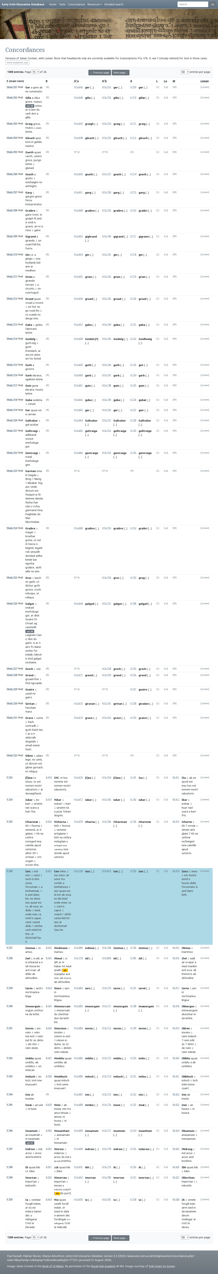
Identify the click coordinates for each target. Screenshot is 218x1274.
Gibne (29, 755)
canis (39, 759)
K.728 (133, 420)
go (27, 310)
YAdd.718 (12, 399)
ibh (87, 1167)
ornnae (29, 857)
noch (28, 879)
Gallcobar (31, 420)
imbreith (30, 1185)
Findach (30, 494)
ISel (184, 958)
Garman (30, 471)
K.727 (133, 409)
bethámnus (61, 887)
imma (191, 1084)
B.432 (49, 1148)
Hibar (57, 800)
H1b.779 (106, 1167)
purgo (37, 160)
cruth (37, 589)
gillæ (142, 98)
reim (28, 1032)
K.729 (133, 430)
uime (65, 1084)
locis (28, 142)
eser (34, 914)
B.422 (49, 947)
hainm (37, 1211)
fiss (33, 811)
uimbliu (58, 1062)
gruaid (29, 679)
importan (31, 1181)
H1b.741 (106, 254)
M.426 (176, 1167)
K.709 (133, 87)
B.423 (49, 958)
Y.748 (9, 1167)
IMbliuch (187, 1076)
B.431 (49, 1167)
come (39, 718)
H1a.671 (78, 675)
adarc (39, 755)
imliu (142, 1058)
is (29, 109)
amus (28, 952)
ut (35, 540)
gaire (28, 214)
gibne (28, 767)
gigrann (144, 236)
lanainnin (191, 1211)
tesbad (29, 607)
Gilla (28, 98)
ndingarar (31, 1219)
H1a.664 (78, 420)
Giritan (30, 703)
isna (39, 841)
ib (114, 1167)
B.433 (49, 1177)
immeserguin (190, 1010)
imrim (89, 1028)
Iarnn (29, 988)
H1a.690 (78, 1148)
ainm (37, 354)
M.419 (176, 1028)
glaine (29, 833)
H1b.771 (106, 1006)
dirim (40, 1040)
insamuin (119, 1131)
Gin (27, 254)
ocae (33, 970)
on (39, 240)
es (41, 906)
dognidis (30, 741)
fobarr (67, 811)
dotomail (30, 937)
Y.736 (9, 871)
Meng (37, 479)
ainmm (61, 1215)
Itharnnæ (31, 822)
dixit (36, 615)
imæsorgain (146, 1006)
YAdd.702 (12, 97)
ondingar (187, 1219)
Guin (28, 385)
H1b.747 (106, 375)
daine (37, 647)
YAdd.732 (12, 755)
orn (39, 857)
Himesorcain (62, 1006)
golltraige (119, 431)
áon (33, 113)
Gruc (28, 578)
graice (143, 718)
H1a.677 (78, 799)
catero (38, 156)
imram (58, 1185)
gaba (88, 324)
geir (141, 410)
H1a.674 (78, 717)
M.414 (176, 871)
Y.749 (9, 1177)
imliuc (142, 1076)
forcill (65, 1203)
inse (184, 1105)
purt (68, 1189)
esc (40, 902)
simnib (58, 853)
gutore (29, 369)
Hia (56, 1199)
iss (30, 1207)
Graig (28, 124)
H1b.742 (106, 276)
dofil (38, 567)
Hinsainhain (61, 1131)
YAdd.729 (12, 689)
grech (117, 669)
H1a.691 (78, 1167)
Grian (28, 277)
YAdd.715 (12, 364)
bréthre (66, 1161)
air (183, 962)
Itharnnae (120, 822)
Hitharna (60, 822)
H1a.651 (78, 192)
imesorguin (120, 1006)
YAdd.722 (12, 452)
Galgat (29, 603)
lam (33, 109)
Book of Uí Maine (53, 1266)
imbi (184, 1084)
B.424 (49, 988)
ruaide (33, 314)
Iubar (29, 800)
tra (63, 879)
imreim (186, 1032)
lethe (36, 1014)
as (29, 733)
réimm (60, 1040)
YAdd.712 (12, 298)
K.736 (133, 675)
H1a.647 (78, 123)
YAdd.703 (12, 123)
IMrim (186, 1028)
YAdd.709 (12, 236)
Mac (27, 518)
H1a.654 (78, 254)
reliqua (29, 597)
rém (34, 1044)
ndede (192, 1052)
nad (190, 807)
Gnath (29, 174)
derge (29, 318)
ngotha (29, 563)
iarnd (142, 988)
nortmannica (62, 996)
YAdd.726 (12, 603)
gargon (29, 196)
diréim (67, 1048)
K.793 (133, 871)
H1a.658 (78, 338)
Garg (28, 192)
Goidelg (30, 339)
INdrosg (187, 1149)
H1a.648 (78, 137)
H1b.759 (106, 675)
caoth (28, 156)
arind (185, 879)
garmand (30, 510)
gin (87, 254)
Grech (29, 669)
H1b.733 (106, 97)
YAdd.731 (12, 717)
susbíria (37, 400)
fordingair (60, 1219)
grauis (29, 226)
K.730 (133, 452)
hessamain (60, 1142)
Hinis (57, 1105)
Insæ (28, 1105)
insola (185, 1098)
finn (36, 679)
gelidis (38, 142)
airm (184, 1207)
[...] (92, 87)
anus (57, 1113)
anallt (57, 970)
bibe (32, 1171)
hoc (65, 777)
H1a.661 (78, 385)
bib (38, 1167)
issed (57, 1211)
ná (67, 807)
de (183, 1048)
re (39, 226)
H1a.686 (78, 1076)
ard (27, 970)
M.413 (176, 821)
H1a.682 (78, 988)
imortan (90, 1177)
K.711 (133, 123)
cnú (38, 669)
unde (28, 914)
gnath (89, 174)
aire (27, 647)
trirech (29, 439)
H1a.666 (78, 452)
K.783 (133, 958)
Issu (56, 930)
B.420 (49, 821)
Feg (40, 483)
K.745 (133, 947)
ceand (36, 922)
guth (28, 343)
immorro (187, 974)
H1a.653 (78, 236)
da (30, 1014)
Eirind (37, 358)
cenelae (36, 1199)
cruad (28, 302)
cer (40, 410)
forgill (29, 1203)
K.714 (133, 174)
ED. (65, 970)
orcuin (29, 865)
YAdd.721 (12, 430)
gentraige (91, 453)
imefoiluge (32, 611)
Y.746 (9, 1130)
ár (60, 922)
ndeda (64, 1052)
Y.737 (9, 947)
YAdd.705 (12, 152)
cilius (37, 98)
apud (37, 845)
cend (28, 922)
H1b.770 (106, 988)
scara (33, 807)
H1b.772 (106, 1028)
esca (36, 906)
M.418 (176, 1006)
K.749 (133, 1028)
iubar (88, 800)
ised (190, 1207)
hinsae (64, 1113)
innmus (143, 948)
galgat (38, 658)
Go (212, 4)
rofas (36, 506)
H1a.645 (78, 87)
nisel (184, 966)
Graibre (30, 210)
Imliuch (30, 1076)
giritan (117, 703)
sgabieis (30, 379)
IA (183, 1199)
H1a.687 (78, 1094)
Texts (62, 4)
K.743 (133, 821)
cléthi (67, 914)
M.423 (176, 1104)
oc (34, 781)
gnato (29, 178)
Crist (28, 1223)
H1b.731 (106, 603)
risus (28, 230)
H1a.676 (78, 777)
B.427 (49, 1058)
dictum (29, 490)
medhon (30, 270)
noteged (30, 841)
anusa (57, 1116)
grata (28, 540)
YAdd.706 (12, 174)
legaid (38, 548)
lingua (58, 1000)
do (38, 109)
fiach (31, 722)
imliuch (118, 1076)
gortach (38, 767)
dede (35, 1048)
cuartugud (31, 292)
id (55, 894)
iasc (27, 902)
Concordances (76, 4)
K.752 (133, 1094)
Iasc (28, 871)
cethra (29, 837)
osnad (31, 404)
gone (35, 385)
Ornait (29, 623)
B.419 (49, 799)
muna (32, 966)
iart (194, 988)
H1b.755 (106, 210)
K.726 (133, 399)
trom (35, 214)
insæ (142, 1105)
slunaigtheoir (33, 793)
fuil (34, 306)
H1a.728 (78, 871)
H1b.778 (106, 1148)
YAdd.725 (12, 577)
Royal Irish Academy (103, 1266)
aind (28, 1157)
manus (38, 101)
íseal (68, 966)
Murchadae (32, 522)
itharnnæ (145, 822)
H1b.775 (106, 1094)
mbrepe (30, 593)
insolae (29, 1098)
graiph (29, 218)
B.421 (49, 871)
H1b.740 (106, 236)
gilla (27, 117)
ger (87, 87)
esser (64, 902)
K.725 (133, 385)
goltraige (91, 431)
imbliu (89, 1058)
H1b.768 (106, 947)
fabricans (31, 328)
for (31, 358)
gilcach (89, 138)
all (38, 970)
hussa (57, 1120)
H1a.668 (78, 210)
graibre (90, 210)
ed (33, 1207)
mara (28, 711)
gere (36, 87)
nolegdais (60, 841)
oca (56, 978)
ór (63, 1207)
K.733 (133, 577)
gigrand (118, 236)
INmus (186, 948)
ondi (30, 222)
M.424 (176, 1130)
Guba (28, 400)
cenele (192, 1199)
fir (31, 1040)
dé (29, 1044)
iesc (27, 934)
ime (39, 1080)
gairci (28, 697)
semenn (61, 829)
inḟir (192, 1040)
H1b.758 (106, 668)
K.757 (133, 1177)
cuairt (185, 1088)
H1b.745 (106, 338)
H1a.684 (78, 1028)
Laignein (30, 635)
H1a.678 (78, 821)
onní (59, 906)
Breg (28, 479)
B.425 (49, 1006)
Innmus (30, 948)
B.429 (49, 1104)
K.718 (133, 254)
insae (116, 1105)
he (61, 930)
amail (28, 745)
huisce (192, 875)
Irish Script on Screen (162, 1266)
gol (27, 446)
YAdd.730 (12, 703)
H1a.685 (78, 1058)
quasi (37, 152)
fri (35, 619)
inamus (58, 952)
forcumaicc (188, 887)
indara (29, 1211)
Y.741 (9, 1028)
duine (57, 1044)
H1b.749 (106, 399)
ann (27, 266)
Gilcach (30, 138)
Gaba (28, 324)
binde (28, 559)
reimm (58, 1036)
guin (88, 385)
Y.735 (9, 821)
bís (56, 1022)
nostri (38, 785)
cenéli (57, 1203)
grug (142, 578)
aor (27, 486)
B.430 (49, 1130)
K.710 (133, 97)
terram (29, 284)
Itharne (187, 822)
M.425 (176, 1148)
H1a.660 (78, 375)
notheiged (188, 841)
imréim (58, 1032)
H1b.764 (106, 777)
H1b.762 (106, 717)
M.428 (176, 1199)
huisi (33, 1109)
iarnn (116, 988)
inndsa (89, 1105)
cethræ (186, 837)
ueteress (30, 849)
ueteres (59, 857)
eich (32, 1036)
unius (38, 105)
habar (57, 966)
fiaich (35, 729)
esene (36, 745)
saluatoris (31, 789)
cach (28, 113)
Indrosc (30, 1149)
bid (38, 262)
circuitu (29, 288)
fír (39, 494)
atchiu (29, 650)
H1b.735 (106, 137)
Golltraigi (31, 431)
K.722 (133, 338)
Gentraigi (31, 453)
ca (40, 914)
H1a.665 (78, 430)
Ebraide (30, 1227)
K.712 (133, 137)
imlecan (30, 1070)
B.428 (49, 1076)
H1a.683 (78, 1006)
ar (26, 109)
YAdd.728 (12, 675)
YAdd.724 (12, 528)
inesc (195, 871)
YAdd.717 (12, 385)
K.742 (133, 799)
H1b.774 (106, 1076)
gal (27, 424)
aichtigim (30, 186)
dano (36, 894)
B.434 (49, 1199)
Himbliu (59, 1058)
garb (88, 375)
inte (35, 318)
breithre (36, 1157)
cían (27, 506)
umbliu (29, 1062)
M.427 (176, 1177)
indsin (36, 1203)
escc (27, 875)
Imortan (30, 1177)
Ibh (184, 1167)
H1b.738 (106, 192)
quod (185, 781)
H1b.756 (106, 577)
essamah (34, 1135)
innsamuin (91, 1131)
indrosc (89, 1149)
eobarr (58, 803)
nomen (29, 785)
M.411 (176, 777)
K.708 (133, 603)
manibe (192, 966)
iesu (184, 785)
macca (31, 544)
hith (56, 825)
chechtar (63, 1014)
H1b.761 (106, 703)
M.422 (176, 1094)
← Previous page (99, 72)
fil (35, 218)
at (32, 615)
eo (26, 91)
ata (27, 354)
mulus (29, 127)
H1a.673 (78, 703)
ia (86, 1199)
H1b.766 (106, 821)
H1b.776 (106, 1104)
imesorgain (92, 1006)
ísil (115, 958)
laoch (38, 578)
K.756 (133, 1167)
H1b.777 (106, 1130)
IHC (56, 777)
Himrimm (60, 1028)
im (39, 1076)
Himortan (60, 1177)
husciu (185, 883)
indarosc (144, 1149)
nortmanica (32, 992)
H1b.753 (106, 452)
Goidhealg (145, 339)
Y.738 (9, 958)
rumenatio (35, 91)
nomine (58, 781)
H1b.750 (106, 409)
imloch (65, 1080)
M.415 (176, 947)
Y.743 (9, 1076)
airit (192, 829)
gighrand (91, 236)
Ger (27, 87)
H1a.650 (78, 174)
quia (38, 138)
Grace (29, 718)
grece (38, 196)
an (35, 226)
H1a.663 (78, 409)
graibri (143, 210)
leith (66, 1018)
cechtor (38, 1010)
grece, (29, 101)
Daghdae (30, 514)
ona (38, 258)
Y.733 (9, 777)
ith (27, 825)
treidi (28, 457)
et (37, 593)
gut (141, 365)
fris (184, 815)
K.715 (133, 192)
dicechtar (187, 1014)
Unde (33, 486)
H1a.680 (78, 947)
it (41, 829)
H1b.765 (106, 799)
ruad (32, 310)
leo (41, 729)
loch (27, 1080)
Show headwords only (17, 62)
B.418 (49, 777)
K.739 (133, 717)
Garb (28, 375)
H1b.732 (106, 87)
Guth (28, 365)
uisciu (28, 883)
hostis (39, 389)
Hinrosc (59, 1149)
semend (30, 829)
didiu (28, 910)
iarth (39, 988)
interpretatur (33, 204)
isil (26, 966)
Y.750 (9, 1199)
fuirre (28, 248)
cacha (57, 918)
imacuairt (31, 1084)
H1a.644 (78, 603)
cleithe (38, 926)
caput (57, 910)
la (33, 1223)
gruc (116, 578)
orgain (29, 861)
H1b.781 (106, 1199)
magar (29, 532)
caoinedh (30, 627)
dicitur (29, 585)
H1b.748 (106, 385)
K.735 (133, 668)
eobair (186, 803)
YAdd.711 (12, 276)
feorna (36, 825)
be (38, 966)
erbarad (33, 962)
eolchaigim (31, 182)
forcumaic (31, 887)
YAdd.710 (12, 254)
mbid (34, 930)
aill (37, 958)
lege (28, 759)
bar (35, 559)
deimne (29, 498)
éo (37, 800)
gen (27, 464)
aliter (28, 853)
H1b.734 (106, 123)
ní (63, 962)
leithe (189, 1018)
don (36, 879)
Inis (27, 1094)
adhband (30, 435)
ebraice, (37, 375)
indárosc (59, 1153)
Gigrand (30, 236)
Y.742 (9, 1058)
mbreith (186, 1185)
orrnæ (191, 825)
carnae (32, 414)
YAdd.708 (12, 210)
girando (30, 240)
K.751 (133, 1076)
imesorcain (63, 1010)
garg (88, 192)
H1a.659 (78, 364)
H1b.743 (106, 298)
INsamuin (188, 1131)
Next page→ (121, 72)
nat (27, 807)
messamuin (188, 1138)
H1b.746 (106, 364)
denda (39, 498)
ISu (184, 777)
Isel (27, 958)
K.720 (133, 298)
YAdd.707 (12, 192)
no (40, 182)
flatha (29, 502)
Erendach (31, 351)
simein (185, 829)
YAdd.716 (12, 375)
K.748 (133, 1006)
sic (34, 1040)
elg (34, 343)
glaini (185, 833)
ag (35, 623)
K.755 (133, 1148)
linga (28, 996)
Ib (26, 1167)
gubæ (142, 400)
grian (88, 277)
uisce (37, 875)
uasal (28, 693)
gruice (29, 589)
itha (36, 865)
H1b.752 (106, 430)
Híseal (58, 958)
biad (37, 910)
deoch (185, 1215)
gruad (89, 299)
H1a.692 (78, 1177)
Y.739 (9, 988)
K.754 (133, 1130)
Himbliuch (60, 1076)
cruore (39, 302)
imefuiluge (32, 442)
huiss (57, 1124)
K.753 (133, 1104)
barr (28, 803)
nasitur (29, 146)
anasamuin (188, 1135)
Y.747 (9, 1148)
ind (36, 871)
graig (116, 124)
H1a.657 (78, 324)
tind (30, 658)
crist (184, 1223)
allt (56, 962)
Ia (26, 1199)
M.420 (176, 1058)
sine (37, 571)
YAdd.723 (12, 470)
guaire (143, 689)
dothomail (60, 926)
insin (192, 1203)
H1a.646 (78, 97)
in (32, 142)
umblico (30, 1066)
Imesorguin (32, 1006)
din (59, 898)
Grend (29, 675)
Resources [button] (93, 4)
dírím (57, 1048)
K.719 (133, 276)
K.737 (133, 689)
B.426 (49, 1028)
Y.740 (9, 1006)
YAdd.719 (12, 409)
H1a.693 (78, 1199)
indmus (89, 948)
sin (27, 358)
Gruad (29, 299)
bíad (64, 898)
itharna (90, 822)
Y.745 (9, 1104)
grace (89, 718)
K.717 (133, 236)
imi (38, 1028)
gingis (28, 258)
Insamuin (31, 1131)
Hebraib (62, 1227)
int (32, 354)
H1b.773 (106, 1058)
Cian (39, 635)
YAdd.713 (12, 324)
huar (184, 807)
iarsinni (38, 803)
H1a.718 (78, 958)
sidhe (39, 555)
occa (189, 970)
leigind (29, 548)
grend (89, 675)
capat (37, 918)
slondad (30, 555)
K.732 (133, 210)
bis (38, 244)
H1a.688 (78, 1104)
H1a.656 (78, 298)
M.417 (176, 988)
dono (37, 898)
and (39, 218)
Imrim (29, 1028)
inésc (63, 871)
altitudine (31, 978)
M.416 (176, 958)
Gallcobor (91, 420)
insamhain (145, 1131)
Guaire (29, 619)
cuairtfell (30, 244)
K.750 (133, 1058)
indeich (192, 1036)
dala (66, 1211)
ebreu (185, 1227)
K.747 (133, 988)
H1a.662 (78, 399)
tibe (30, 639)
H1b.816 (106, 871)
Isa (141, 777)
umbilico (59, 1066)
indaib (29, 654)
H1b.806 (106, 958)
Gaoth (29, 152)
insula (57, 1109)
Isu (39, 937)
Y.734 (9, 799)
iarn (67, 988)
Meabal (32, 483)
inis (87, 1094)
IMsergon (188, 1006)
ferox (28, 200)
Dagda (32, 475)
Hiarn (57, 988)
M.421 (176, 1076)
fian (35, 502)
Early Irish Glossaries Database (23, 4)
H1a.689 (78, 1130)
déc (27, 1215)
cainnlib (191, 845)
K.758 (133, 1199)
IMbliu (186, 1058)
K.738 (133, 703)
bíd (64, 918)
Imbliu (29, 1058)
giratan (90, 703)
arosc (28, 1153)
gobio (39, 324)
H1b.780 (106, 1177)
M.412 (176, 799)
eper (191, 962)
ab (41, 87)
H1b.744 (106, 324)
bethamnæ (32, 891)
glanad (29, 168)
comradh (30, 725)
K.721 (133, 324)
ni (36, 494)
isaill (192, 958)
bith (184, 894)
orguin (29, 1010)
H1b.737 (106, 174)
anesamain (63, 1135)
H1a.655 (78, 276)
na (32, 571)
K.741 (133, 777)
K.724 (133, 375)
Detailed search (113, 4)
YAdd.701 (12, 87)
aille (27, 571)
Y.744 (9, 1094)
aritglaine (60, 833)
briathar (30, 536)
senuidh (35, 551)
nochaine (30, 662)
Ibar (184, 800)
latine (28, 131)
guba (88, 400)
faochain (30, 707)
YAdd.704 (12, 137)
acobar (34, 424)
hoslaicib (30, 262)
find (27, 683)
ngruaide (36, 683)
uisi (41, 1105)
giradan (144, 703)
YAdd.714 (12, 338)
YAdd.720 (12, 420)
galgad (89, 603)
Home (53, 4)
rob (27, 551)
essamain (33, 1138)
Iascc (185, 871)
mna (39, 471)
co (26, 314)
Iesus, (29, 781)
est (37, 490)
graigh (89, 124)
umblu (186, 1062)
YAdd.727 (12, 668)
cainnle (29, 845)
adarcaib (30, 737)
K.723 (133, 364)
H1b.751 (106, 420)
